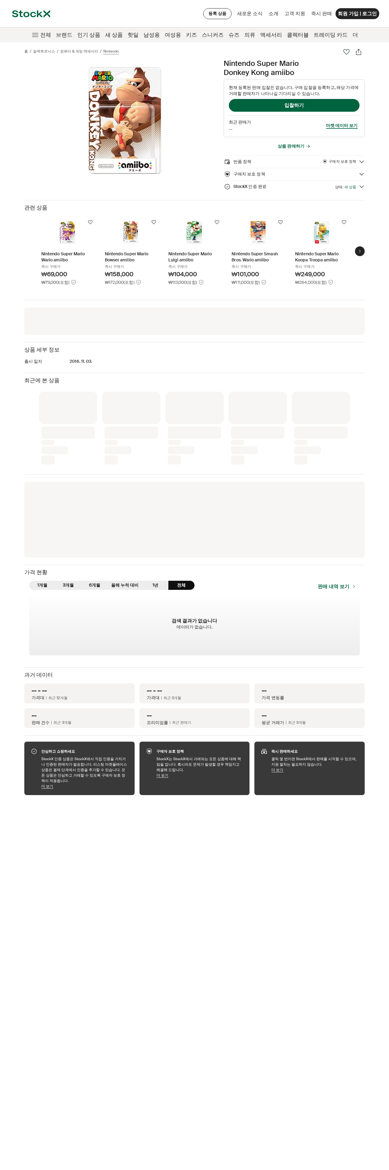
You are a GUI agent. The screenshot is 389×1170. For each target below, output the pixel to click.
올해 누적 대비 (125, 585)
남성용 (151, 35)
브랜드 (64, 35)
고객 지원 (294, 13)
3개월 (68, 585)
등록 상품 (217, 13)
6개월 (94, 585)
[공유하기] (359, 52)
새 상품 (114, 35)
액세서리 (271, 35)
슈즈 (234, 35)
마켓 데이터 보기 (342, 125)
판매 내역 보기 (333, 586)
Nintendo (111, 51)
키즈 (191, 35)
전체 (45, 35)
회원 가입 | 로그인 (357, 13)
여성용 (173, 35)
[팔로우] (346, 52)
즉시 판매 (321, 13)
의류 (249, 35)
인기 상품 (88, 35)
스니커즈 (213, 35)
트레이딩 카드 (331, 35)
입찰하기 (294, 105)
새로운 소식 (250, 13)
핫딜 (133, 35)
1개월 (42, 585)
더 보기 (85, 786)
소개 (274, 15)
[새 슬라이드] (360, 251)
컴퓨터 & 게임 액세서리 (79, 51)
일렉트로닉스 (44, 51)
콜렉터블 (298, 35)
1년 (155, 585)
